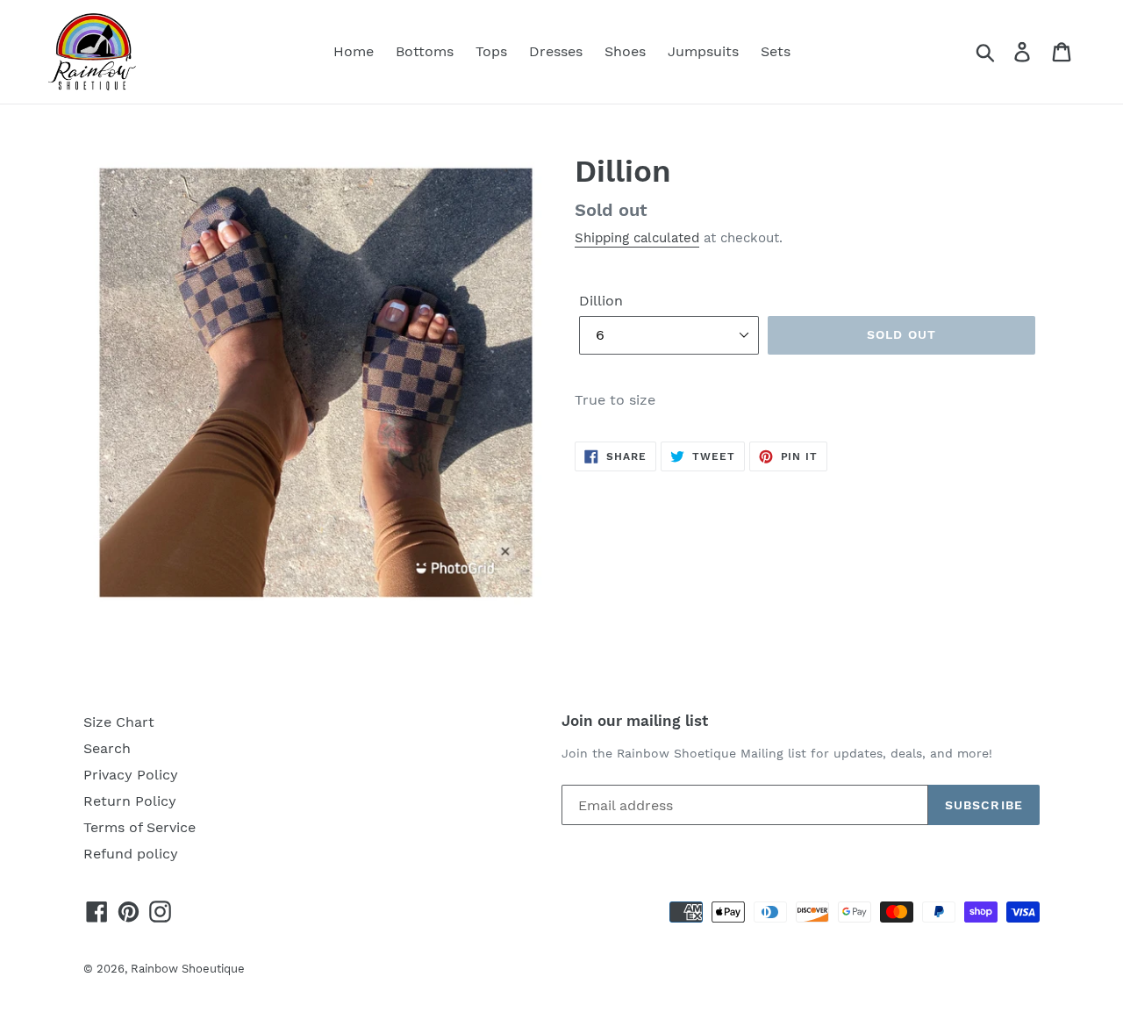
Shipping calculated (637, 238)
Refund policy (130, 853)
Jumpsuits (703, 51)
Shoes (625, 51)
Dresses (556, 51)
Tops (491, 51)
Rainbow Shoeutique (188, 968)
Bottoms (425, 51)
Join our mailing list (635, 720)
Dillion (601, 300)
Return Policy (129, 801)
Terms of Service (139, 827)
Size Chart (118, 722)
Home (353, 51)
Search (107, 748)
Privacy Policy (130, 774)
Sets (775, 51)
